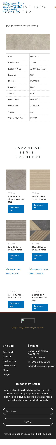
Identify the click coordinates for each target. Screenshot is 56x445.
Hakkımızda (9, 361)
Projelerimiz (9, 365)
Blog (5, 370)
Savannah (28, 147)
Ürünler (7, 356)
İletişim (7, 374)
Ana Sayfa (8, 352)
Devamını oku (14, 208)
